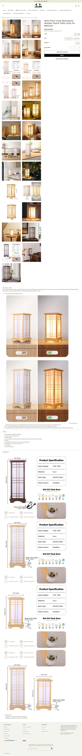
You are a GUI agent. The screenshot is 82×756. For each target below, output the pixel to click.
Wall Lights (6, 733)
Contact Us (44, 727)
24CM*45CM (68, 38)
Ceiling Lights (6, 731)
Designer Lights (7, 735)
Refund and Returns (26, 733)
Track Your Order (45, 731)
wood (78, 43)
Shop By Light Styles (52, 10)
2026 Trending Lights (33, 10)
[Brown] (78, 34)
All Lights (42, 10)
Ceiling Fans (6, 738)
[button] (3, 5)
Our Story (43, 729)
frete (52, 30)
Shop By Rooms (6, 13)
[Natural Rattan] (75, 34)
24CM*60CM (76, 38)
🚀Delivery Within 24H (21, 10)
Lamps (28, 13)
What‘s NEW (10, 10)
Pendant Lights (7, 729)
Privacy (24, 729)
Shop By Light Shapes (18, 13)
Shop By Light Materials (65, 10)
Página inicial (4, 17)
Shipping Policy (26, 731)
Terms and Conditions (27, 727)
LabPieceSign (8, 753)
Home (4, 10)
